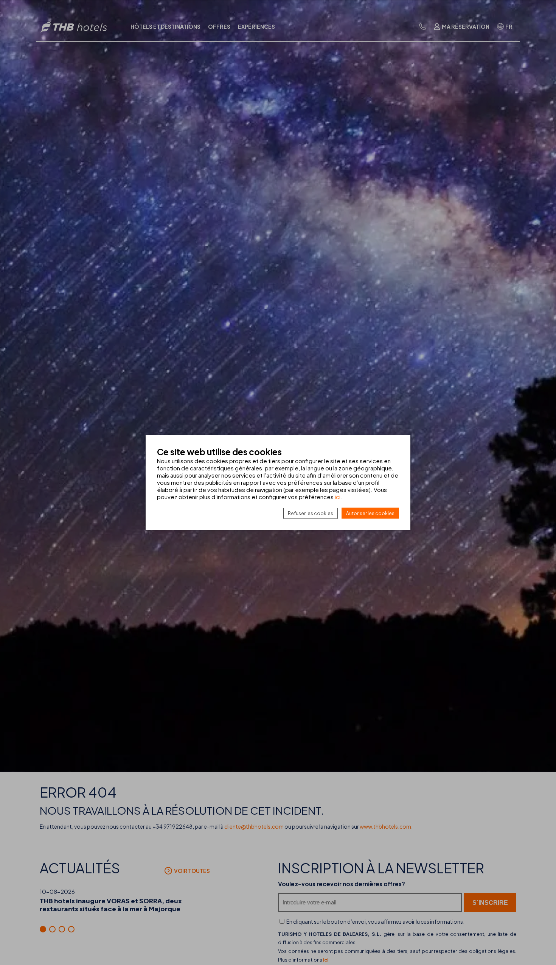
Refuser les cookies (310, 513)
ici (337, 496)
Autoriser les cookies (370, 513)
